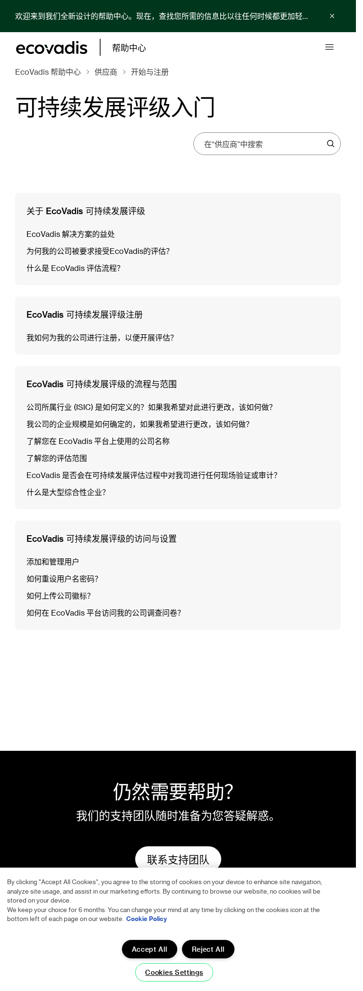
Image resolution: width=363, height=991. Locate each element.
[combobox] (264, 144)
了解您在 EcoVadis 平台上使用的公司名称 (98, 440)
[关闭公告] (332, 16)
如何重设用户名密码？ (64, 578)
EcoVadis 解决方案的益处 (70, 233)
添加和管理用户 (52, 561)
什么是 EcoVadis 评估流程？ (75, 267)
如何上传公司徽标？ (60, 595)
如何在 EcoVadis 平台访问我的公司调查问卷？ (105, 612)
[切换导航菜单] (329, 47)
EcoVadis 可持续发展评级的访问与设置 (101, 538)
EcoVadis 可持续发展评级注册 (84, 314)
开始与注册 (150, 71)
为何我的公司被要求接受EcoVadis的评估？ (99, 250)
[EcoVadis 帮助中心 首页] (51, 47)
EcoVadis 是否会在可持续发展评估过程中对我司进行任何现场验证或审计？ (153, 474)
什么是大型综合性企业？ (68, 491)
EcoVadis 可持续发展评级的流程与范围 (101, 384)
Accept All (149, 949)
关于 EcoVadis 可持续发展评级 (85, 211)
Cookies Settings (174, 972)
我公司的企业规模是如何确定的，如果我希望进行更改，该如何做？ (139, 423)
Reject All (208, 949)
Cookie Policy (146, 918)
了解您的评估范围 (56, 457)
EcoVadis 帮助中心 (48, 71)
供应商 (106, 71)
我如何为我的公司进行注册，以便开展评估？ (102, 337)
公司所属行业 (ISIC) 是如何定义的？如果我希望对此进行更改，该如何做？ (151, 406)
